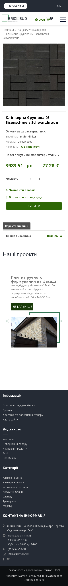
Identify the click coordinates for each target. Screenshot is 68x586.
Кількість (12, 178)
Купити (34, 206)
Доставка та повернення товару (23, 415)
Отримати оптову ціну (25, 197)
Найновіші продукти (15, 448)
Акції (5, 453)
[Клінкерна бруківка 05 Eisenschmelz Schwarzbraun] (34, 75)
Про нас (8, 410)
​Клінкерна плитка (13, 482)
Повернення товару (15, 444)
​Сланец (7, 496)
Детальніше (22, 307)
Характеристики (16, 226)
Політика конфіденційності (19, 405)
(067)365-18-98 (16, 5)
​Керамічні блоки (13, 491)
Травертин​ (9, 501)
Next (61, 319)
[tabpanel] (34, 312)
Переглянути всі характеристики (31, 155)
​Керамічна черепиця (15, 487)
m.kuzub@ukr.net (19, 553)
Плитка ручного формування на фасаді (33, 279)
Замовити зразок (22, 190)
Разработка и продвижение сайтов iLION (34, 570)
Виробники (9, 458)
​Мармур (8, 506)
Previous (7, 319)
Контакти (9, 439)
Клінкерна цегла (12, 477)
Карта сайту (10, 419)
